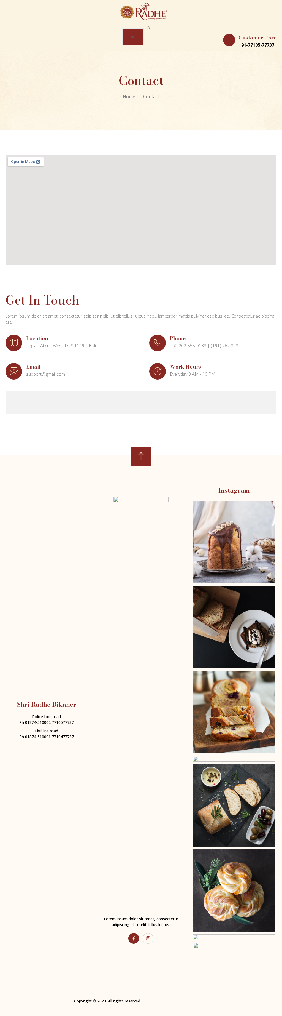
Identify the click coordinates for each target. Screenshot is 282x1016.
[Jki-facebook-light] (133, 938)
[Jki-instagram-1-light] (148, 938)
